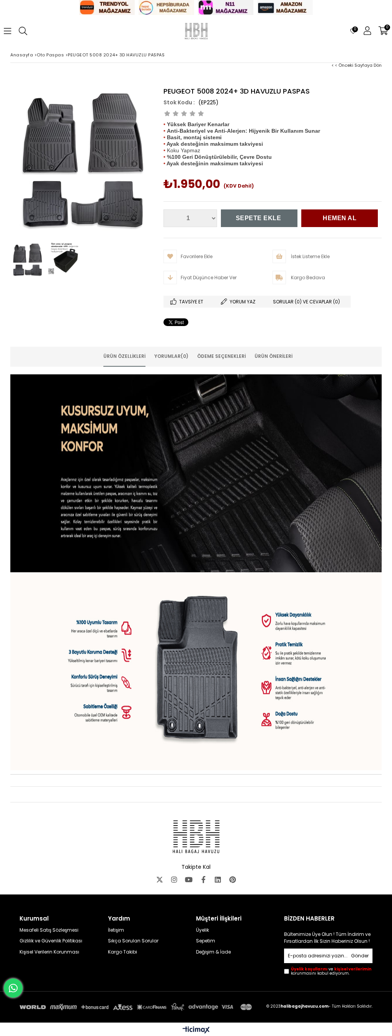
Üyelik (202, 930)
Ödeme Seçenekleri (221, 356)
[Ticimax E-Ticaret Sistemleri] (196, 1030)
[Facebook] (203, 879)
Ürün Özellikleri (124, 356)
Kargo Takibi (122, 952)
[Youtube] (188, 879)
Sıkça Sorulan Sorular (133, 941)
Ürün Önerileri (273, 356)
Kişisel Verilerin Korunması (49, 952)
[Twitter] (159, 879)
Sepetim (205, 941)
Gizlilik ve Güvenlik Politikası (51, 941)
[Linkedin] (218, 879)
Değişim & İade (213, 952)
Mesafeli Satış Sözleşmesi (49, 930)
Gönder (360, 955)
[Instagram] (174, 879)
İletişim (116, 930)
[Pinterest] (232, 879)
